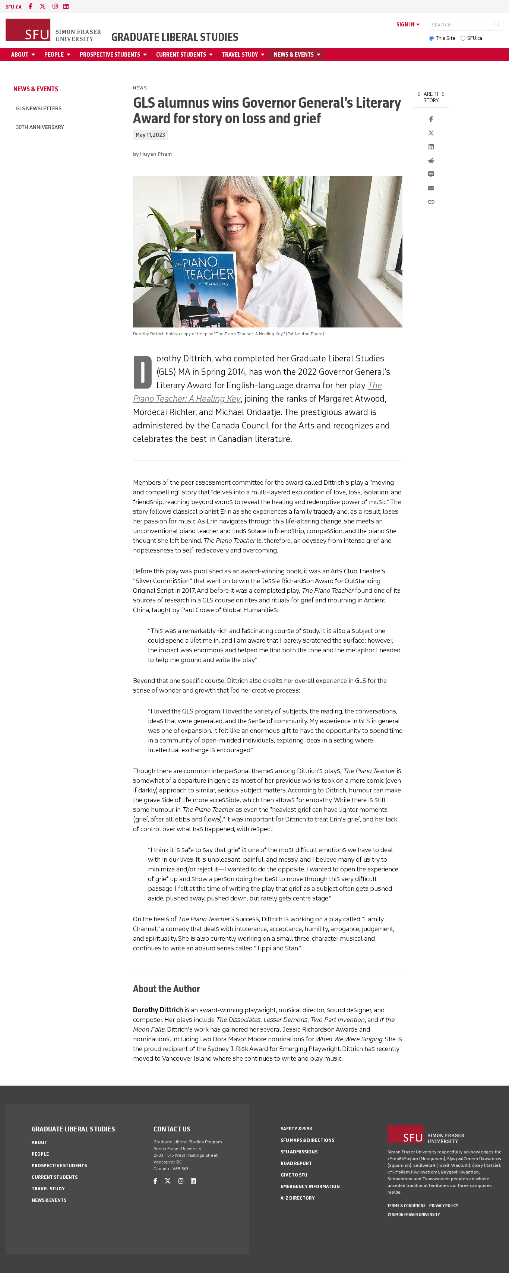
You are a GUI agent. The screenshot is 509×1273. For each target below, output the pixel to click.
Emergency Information (310, 1186)
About (19, 54)
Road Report (296, 1163)
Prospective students (110, 54)
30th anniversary (40, 127)
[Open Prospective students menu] (146, 54)
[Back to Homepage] (54, 30)
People (54, 54)
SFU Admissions (299, 1152)
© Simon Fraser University (414, 1214)
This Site (445, 38)
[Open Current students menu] (212, 54)
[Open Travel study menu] (263, 54)
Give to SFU (294, 1175)
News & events (294, 54)
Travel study (240, 54)
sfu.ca (14, 7)
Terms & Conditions (407, 1205)
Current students (181, 54)
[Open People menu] (69, 54)
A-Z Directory (298, 1198)
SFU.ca (474, 38)
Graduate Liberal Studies (174, 37)
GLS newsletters (38, 108)
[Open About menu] (34, 54)
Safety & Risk (296, 1128)
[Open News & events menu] (319, 54)
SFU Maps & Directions (307, 1140)
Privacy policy (443, 1205)
